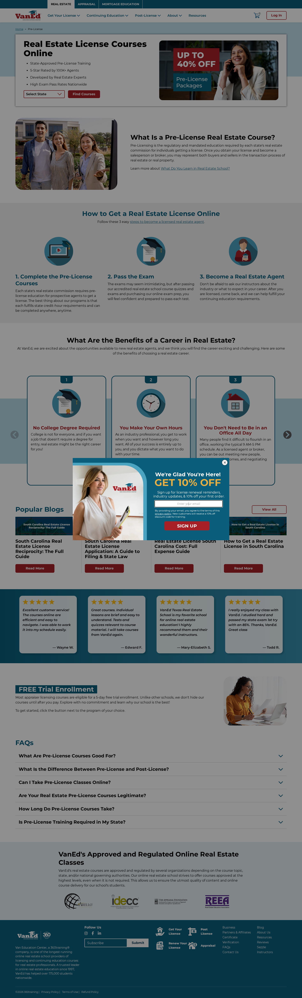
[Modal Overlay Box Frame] (151, 499)
